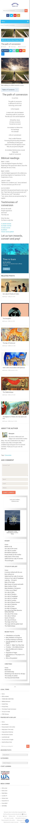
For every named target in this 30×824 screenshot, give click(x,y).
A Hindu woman (5, 227)
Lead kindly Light (5, 737)
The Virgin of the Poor (11, 622)
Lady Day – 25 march (11, 580)
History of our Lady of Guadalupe (14, 578)
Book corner (4, 790)
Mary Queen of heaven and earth (14, 584)
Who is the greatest (11, 658)
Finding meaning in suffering (14, 639)
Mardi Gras (8, 669)
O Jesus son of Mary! (11, 590)
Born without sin (9, 574)
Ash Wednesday (9, 671)
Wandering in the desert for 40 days (15, 673)
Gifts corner (4, 788)
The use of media (6, 711)
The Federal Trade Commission (9, 709)
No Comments (23, 46)
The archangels (9, 560)
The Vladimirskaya (8, 392)
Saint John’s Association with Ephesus (14, 367)
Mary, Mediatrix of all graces (13, 588)
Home (2, 25)
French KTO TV (5, 800)
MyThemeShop (7, 814)
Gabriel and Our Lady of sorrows (14, 558)
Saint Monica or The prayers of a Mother (15, 655)
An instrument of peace (7, 734)
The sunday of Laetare (11, 675)
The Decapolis (7, 318)
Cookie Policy (5, 704)
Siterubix (18, 814)
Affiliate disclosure (6, 701)
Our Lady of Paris (9, 606)
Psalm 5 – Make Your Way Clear (15, 645)
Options (6, 269)
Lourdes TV (4, 795)
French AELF (4, 803)
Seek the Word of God (7, 742)
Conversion (8, 455)
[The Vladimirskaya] (15, 383)
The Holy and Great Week (12, 678)
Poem (21, 40)
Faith (5, 40)
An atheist (4, 229)
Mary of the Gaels (10, 582)
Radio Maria (4, 793)
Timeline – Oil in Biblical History (15, 647)
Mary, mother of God (10, 586)
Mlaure (25, 814)
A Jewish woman (6, 223)
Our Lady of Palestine (11, 604)
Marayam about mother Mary (11, 812)
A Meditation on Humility (13, 635)
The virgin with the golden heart (14, 624)
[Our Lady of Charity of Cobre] (15, 285)
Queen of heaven (9, 618)
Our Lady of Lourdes (10, 550)
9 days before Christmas (7, 732)
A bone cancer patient (7, 231)
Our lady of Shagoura (11, 608)
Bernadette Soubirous (11, 552)
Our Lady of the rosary (11, 548)
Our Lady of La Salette (11, 598)
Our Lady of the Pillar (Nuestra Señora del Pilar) (13, 611)
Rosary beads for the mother (13, 554)
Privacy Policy (5, 706)
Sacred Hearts (5, 724)
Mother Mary (10, 40)
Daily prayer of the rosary (12, 556)
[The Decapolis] (15, 310)
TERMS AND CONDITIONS (8, 699)
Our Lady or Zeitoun (10, 616)
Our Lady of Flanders (10, 594)
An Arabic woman (6, 225)
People (17, 40)
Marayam (4, 46)
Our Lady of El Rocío (10, 620)
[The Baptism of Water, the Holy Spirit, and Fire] (15, 408)
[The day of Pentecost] (15, 334)
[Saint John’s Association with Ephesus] (15, 359)
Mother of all (8, 546)
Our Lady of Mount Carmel (12, 602)
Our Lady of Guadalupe (11, 596)
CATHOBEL (4, 805)
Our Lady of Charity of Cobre (11, 294)
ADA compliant (5, 696)
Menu (3, 21)
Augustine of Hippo (11, 652)
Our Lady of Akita (9, 592)
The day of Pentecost (9, 343)
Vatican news (5, 798)
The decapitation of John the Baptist (14, 642)
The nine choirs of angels (7, 739)
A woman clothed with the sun (13, 572)
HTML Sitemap (5, 714)
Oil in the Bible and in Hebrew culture (14, 649)
